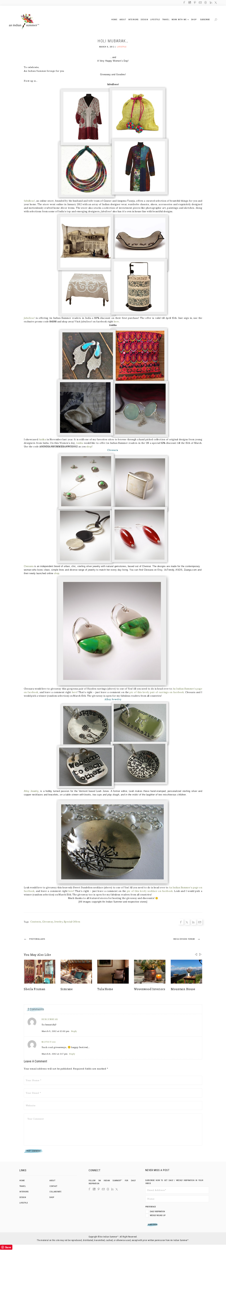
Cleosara (28, 566)
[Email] (12, 656)
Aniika (42, 439)
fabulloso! (29, 200)
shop (89, 446)
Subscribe (205, 19)
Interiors (23, 1192)
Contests (35, 921)
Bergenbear (50, 1019)
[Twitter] (12, 645)
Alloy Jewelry (31, 791)
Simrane (67, 989)
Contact (53, 1186)
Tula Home (105, 989)
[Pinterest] (98, 1189)
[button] (200, 954)
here (116, 321)
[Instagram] (94, 1189)
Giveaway (47, 921)
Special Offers (72, 921)
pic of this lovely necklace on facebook (150, 891)
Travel (22, 1186)
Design (22, 1197)
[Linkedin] (12, 650)
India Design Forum (186, 938)
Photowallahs (34, 938)
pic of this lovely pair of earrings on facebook (157, 692)
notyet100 (49, 1042)
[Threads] (108, 1189)
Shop (51, 1197)
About (52, 1180)
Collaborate (55, 1192)
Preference (150, 1207)
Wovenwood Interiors (149, 989)
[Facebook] (12, 639)
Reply (74, 1031)
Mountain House (183, 989)
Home (22, 1180)
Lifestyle (122, 47)
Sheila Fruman (34, 989)
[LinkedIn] (112, 1189)
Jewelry (58, 921)
